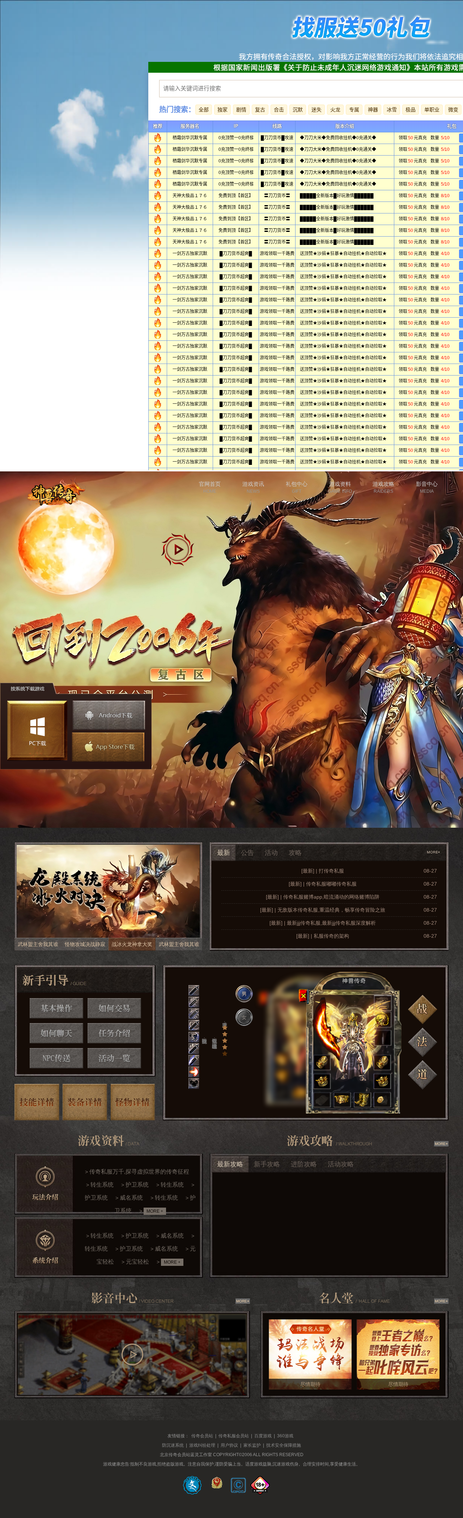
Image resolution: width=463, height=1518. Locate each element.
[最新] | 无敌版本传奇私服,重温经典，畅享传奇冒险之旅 (322, 910)
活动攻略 (341, 1164)
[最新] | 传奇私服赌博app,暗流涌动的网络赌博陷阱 (322, 897)
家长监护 (252, 1445)
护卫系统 (137, 1185)
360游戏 (285, 1435)
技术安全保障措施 (283, 1445)
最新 (223, 852)
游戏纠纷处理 (202, 1445)
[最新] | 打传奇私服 (322, 871)
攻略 (295, 852)
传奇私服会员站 (233, 1435)
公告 (247, 852)
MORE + (154, 1211)
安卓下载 (109, 715)
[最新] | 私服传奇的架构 (322, 936)
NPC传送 (56, 1058)
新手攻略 (267, 1164)
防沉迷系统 (173, 1445)
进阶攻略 (304, 1164)
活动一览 (114, 1058)
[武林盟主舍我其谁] (108, 896)
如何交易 (114, 1008)
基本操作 (56, 1008)
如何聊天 (56, 1033)
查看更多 (434, 852)
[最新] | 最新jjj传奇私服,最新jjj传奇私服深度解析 (322, 923)
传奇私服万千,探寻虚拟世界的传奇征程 (139, 1172)
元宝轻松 (137, 1262)
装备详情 (85, 1102)
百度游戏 (263, 1435)
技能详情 (36, 1102)
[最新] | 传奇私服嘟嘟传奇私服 (323, 884)
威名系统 (131, 1198)
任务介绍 (114, 1033)
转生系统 (102, 1185)
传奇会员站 (202, 1435)
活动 (271, 852)
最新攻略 (230, 1164)
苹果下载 (107, 747)
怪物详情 (133, 1102)
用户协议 (229, 1445)
